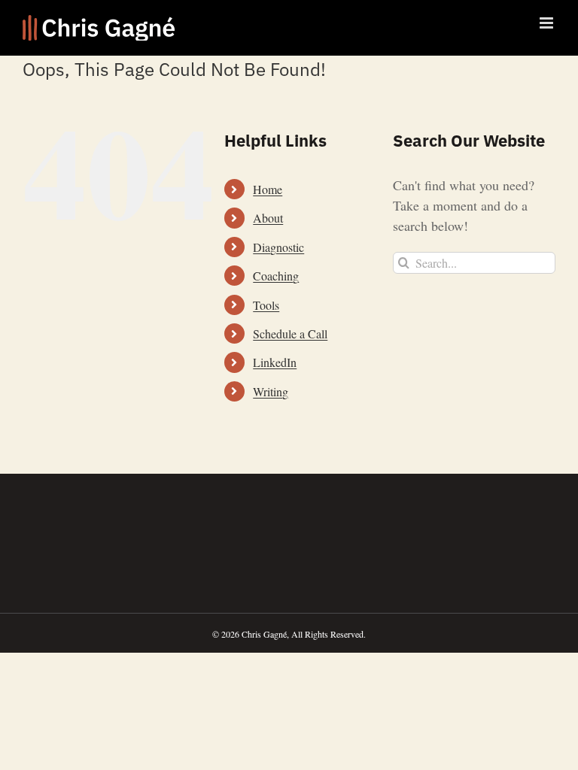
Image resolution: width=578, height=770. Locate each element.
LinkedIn (275, 362)
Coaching (276, 275)
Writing (270, 391)
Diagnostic (278, 247)
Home (267, 189)
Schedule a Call (290, 333)
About (268, 218)
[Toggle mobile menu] (547, 23)
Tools (266, 305)
